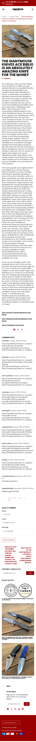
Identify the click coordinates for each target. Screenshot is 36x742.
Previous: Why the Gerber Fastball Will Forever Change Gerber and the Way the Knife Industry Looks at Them (11, 555)
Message (5, 527)
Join (30, 573)
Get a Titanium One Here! (13, 325)
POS (3, 731)
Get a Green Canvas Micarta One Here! (16, 313)
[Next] (25, 498)
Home (4, 16)
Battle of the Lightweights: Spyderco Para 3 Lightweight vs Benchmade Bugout (17, 677)
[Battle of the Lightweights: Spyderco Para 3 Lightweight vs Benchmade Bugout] (18, 659)
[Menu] (3, 9)
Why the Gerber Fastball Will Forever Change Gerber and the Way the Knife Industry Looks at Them (17, 638)
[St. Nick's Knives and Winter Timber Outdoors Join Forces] (18, 590)
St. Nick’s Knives (7, 727)
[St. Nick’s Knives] (17, 9)
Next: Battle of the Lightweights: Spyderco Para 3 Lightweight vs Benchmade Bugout (25, 555)
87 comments (6, 78)
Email (4, 519)
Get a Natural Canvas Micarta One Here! (17, 320)
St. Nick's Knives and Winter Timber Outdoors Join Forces (17, 599)
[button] (32, 9)
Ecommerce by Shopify (14, 731)
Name (4, 511)
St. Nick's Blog (14, 16)
